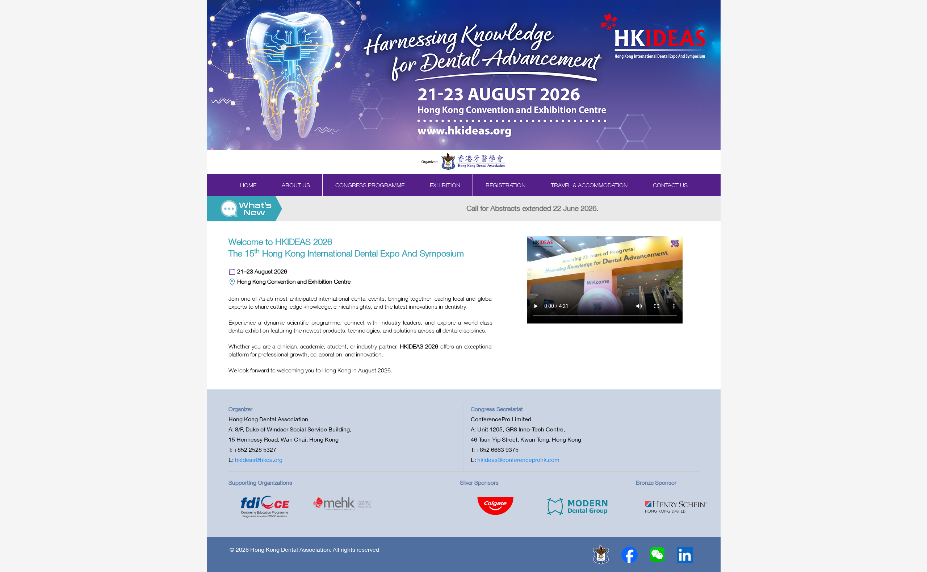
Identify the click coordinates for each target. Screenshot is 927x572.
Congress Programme (369, 185)
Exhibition (445, 185)
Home (248, 185)
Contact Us (670, 185)
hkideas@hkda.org (258, 459)
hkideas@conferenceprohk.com (518, 459)
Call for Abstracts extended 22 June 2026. (359, 208)
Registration (505, 185)
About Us (296, 185)
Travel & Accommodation (589, 185)
